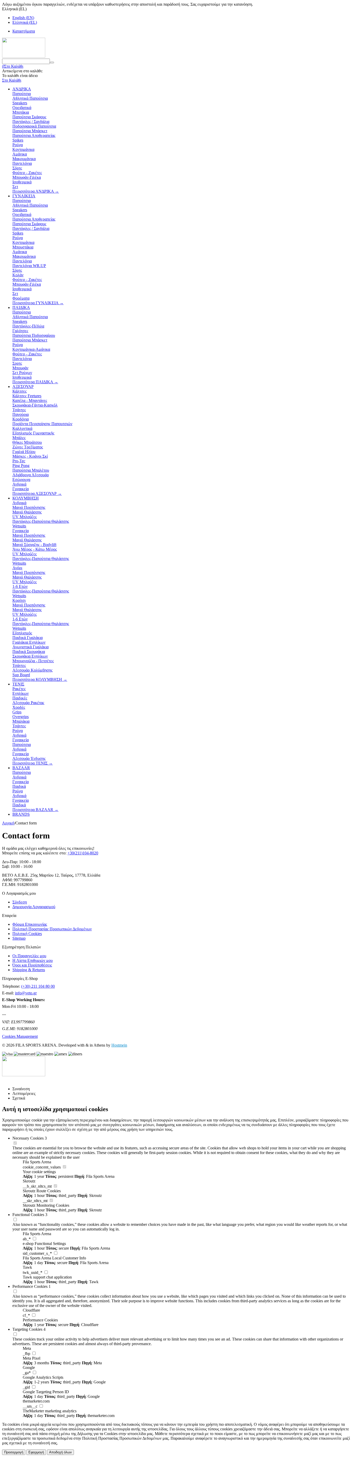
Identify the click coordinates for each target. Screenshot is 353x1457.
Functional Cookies (28, 1214)
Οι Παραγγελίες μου (29, 956)
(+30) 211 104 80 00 (38, 986)
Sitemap (19, 938)
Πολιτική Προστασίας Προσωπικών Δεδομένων (52, 929)
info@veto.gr (26, 993)
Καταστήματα (23, 31)
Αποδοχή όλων (60, 1452)
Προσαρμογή (13, 1452)
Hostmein (119, 1045)
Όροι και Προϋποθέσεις (32, 965)
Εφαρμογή (36, 1452)
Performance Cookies (30, 1286)
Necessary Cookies (28, 1138)
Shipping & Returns (28, 970)
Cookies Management (20, 1036)
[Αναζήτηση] (52, 62)
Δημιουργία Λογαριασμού (33, 907)
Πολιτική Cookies (27, 933)
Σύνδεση (19, 902)
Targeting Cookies (27, 1329)
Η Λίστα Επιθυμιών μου (32, 960)
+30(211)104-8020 (82, 853)
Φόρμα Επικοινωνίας (29, 924)
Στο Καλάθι (11, 80)
